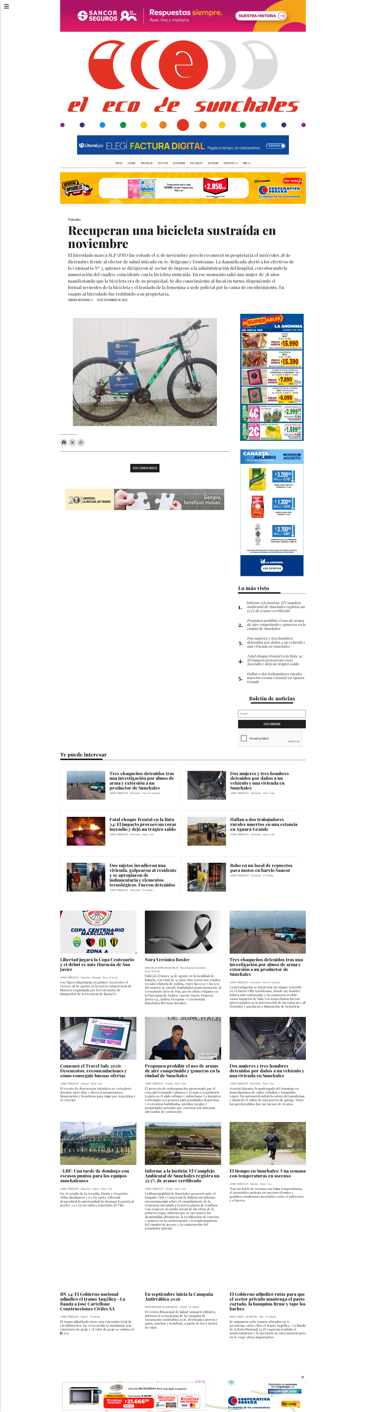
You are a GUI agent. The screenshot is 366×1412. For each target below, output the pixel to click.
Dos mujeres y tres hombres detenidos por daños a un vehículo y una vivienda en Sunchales (259, 780)
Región (84, 1317)
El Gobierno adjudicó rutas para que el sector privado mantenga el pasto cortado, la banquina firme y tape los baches (268, 1301)
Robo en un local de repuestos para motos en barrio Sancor (261, 867)
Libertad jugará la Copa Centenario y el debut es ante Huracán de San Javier (97, 964)
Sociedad (213, 163)
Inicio (118, 163)
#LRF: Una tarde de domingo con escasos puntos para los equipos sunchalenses (94, 1175)
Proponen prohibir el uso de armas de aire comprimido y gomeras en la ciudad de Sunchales (182, 1070)
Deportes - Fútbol (90, 1189)
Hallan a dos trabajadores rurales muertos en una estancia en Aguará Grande (263, 824)
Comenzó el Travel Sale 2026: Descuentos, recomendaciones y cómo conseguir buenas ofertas (93, 1070)
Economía (179, 163)
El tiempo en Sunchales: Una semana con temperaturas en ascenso (268, 1173)
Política (163, 163)
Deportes (229, 163)
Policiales (196, 163)
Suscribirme (272, 724)
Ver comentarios (145, 468)
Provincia (146, 163)
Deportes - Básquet (91, 978)
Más (245, 163)
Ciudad (132, 163)
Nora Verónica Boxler (167, 959)
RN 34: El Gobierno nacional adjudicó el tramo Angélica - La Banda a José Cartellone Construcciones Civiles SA (92, 1301)
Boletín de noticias (272, 698)
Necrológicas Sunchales (193, 968)
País (261, 1317)
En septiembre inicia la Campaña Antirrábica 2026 (179, 1296)
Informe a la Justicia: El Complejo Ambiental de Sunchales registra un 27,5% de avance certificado (182, 1175)
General (85, 1084)
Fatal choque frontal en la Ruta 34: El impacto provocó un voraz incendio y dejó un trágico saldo (143, 824)
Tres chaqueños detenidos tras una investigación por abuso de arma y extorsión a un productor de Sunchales (142, 780)
